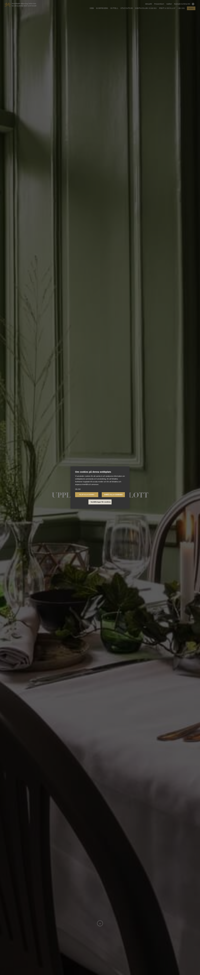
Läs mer (78, 489)
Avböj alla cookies (113, 495)
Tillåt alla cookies (86, 494)
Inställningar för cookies (101, 502)
